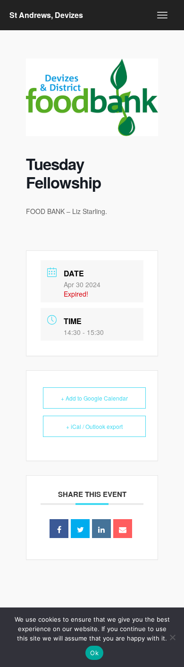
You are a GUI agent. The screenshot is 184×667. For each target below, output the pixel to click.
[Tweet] (80, 528)
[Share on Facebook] (59, 528)
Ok (94, 653)
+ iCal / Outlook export (94, 426)
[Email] (122, 528)
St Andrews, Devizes (46, 14)
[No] (172, 637)
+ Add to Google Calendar (94, 398)
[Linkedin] (101, 528)
